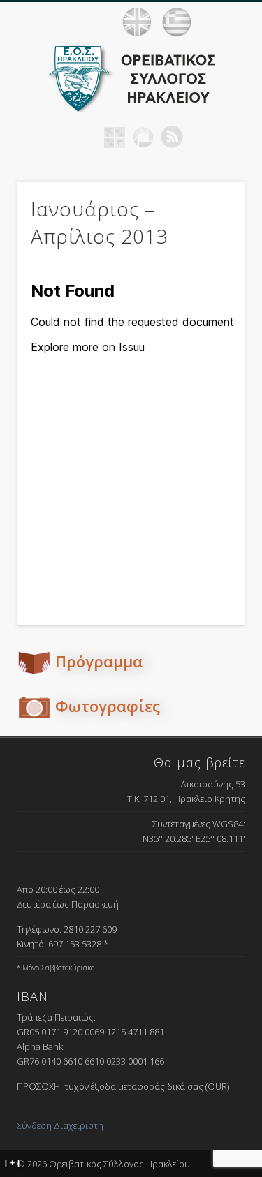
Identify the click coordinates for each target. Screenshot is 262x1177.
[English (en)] (137, 22)
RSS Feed (172, 137)
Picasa (143, 137)
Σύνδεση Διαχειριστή (60, 1125)
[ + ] (12, 1163)
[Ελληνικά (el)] (177, 22)
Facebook (86, 137)
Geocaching (114, 137)
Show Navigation (234, 21)
